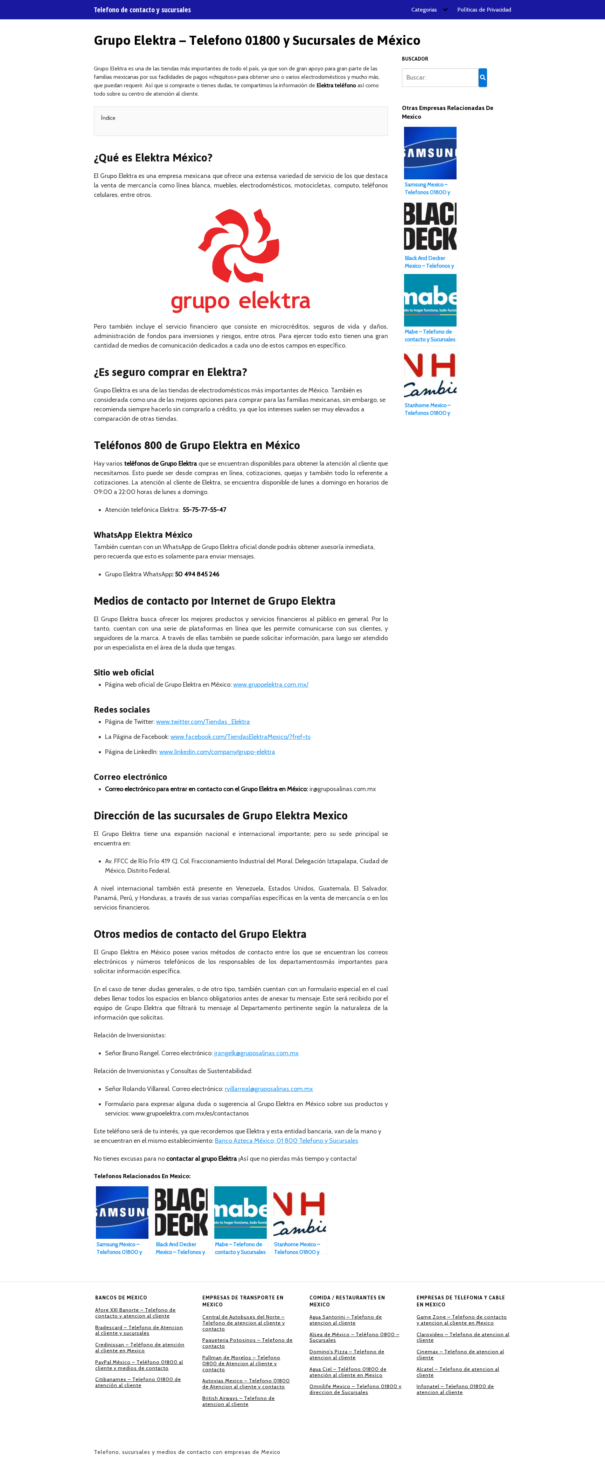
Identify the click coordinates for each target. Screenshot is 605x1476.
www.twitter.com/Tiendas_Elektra (203, 722)
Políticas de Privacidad (484, 9)
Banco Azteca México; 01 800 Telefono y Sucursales (286, 1141)
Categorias (424, 9)
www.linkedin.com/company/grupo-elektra (217, 752)
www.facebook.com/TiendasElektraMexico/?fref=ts (241, 737)
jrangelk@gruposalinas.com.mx (256, 1053)
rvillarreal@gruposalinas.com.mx (269, 1089)
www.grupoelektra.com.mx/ (270, 684)
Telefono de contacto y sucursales (142, 9)
